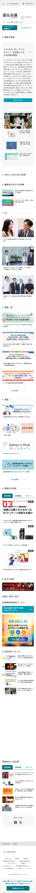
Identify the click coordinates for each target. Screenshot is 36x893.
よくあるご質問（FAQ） (10, 868)
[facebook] (15, 822)
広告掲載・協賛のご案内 (25, 861)
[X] (20, 822)
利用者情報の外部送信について (24, 866)
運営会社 (18, 858)
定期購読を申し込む (18, 888)
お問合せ (21, 868)
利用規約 (24, 863)
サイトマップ (29, 868)
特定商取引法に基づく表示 (10, 861)
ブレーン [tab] (29, 496)
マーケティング (6, 843)
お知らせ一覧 (9, 858)
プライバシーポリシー (13, 863)
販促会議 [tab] (7, 496)
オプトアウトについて (8, 866)
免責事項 (26, 858)
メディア (15, 843)
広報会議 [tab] (18, 496)
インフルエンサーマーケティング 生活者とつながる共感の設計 (14, 52)
